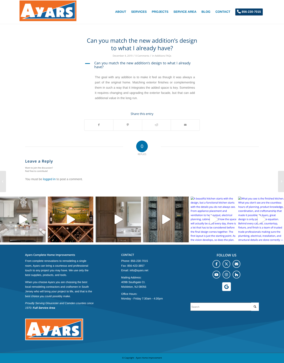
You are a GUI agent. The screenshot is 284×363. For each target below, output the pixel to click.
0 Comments (142, 55)
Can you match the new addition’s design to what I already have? (142, 44)
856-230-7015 (139, 261)
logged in (49, 179)
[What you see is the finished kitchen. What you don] (261, 219)
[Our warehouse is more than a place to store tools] (23, 219)
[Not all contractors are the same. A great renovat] (118, 219)
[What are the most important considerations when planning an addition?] (3, 181)
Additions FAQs (163, 55)
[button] (142, 65)
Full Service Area (44, 308)
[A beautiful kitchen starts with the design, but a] (213, 219)
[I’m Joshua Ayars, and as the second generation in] (71, 219)
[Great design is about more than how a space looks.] (166, 219)
